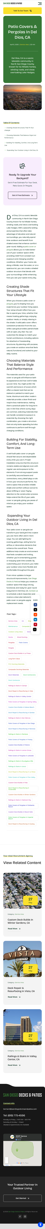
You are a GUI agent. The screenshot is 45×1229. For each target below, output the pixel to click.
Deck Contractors (29, 675)
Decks (10, 637)
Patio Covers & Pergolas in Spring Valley (22, 702)
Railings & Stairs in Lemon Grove (19, 750)
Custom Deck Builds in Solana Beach (21, 707)
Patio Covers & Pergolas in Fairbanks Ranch (21, 806)
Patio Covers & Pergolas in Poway (20, 739)
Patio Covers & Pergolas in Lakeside (21, 756)
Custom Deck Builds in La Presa (19, 653)
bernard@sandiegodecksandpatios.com (20, 1109)
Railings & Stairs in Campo (17, 686)
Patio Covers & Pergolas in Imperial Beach (20, 818)
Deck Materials (13, 675)
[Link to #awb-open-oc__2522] (40, 3)
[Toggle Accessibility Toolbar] (40, 1224)
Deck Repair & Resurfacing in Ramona (21, 729)
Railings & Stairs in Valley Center (19, 696)
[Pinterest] (35, 624)
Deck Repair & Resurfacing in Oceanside (18, 788)
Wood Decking (22, 637)
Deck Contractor (14, 680)
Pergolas (11, 642)
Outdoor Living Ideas (15, 632)
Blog (29, 621)
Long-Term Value (14, 659)
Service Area (24, 44)
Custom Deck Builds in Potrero (19, 745)
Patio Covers (23, 642)
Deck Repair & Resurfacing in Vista (20, 691)
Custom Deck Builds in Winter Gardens (21, 795)
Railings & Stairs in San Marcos (19, 718)
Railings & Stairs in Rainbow (18, 734)
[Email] (34, 629)
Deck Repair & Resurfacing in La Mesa (21, 772)
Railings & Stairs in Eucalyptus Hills (20, 761)
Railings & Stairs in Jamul (17, 766)
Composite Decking (28, 626)
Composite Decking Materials (18, 669)
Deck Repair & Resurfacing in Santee (21, 713)
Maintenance (13, 626)
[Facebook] (35, 604)
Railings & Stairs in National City (19, 800)
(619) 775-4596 (16, 1115)
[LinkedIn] (35, 619)
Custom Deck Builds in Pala (18, 783)
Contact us (33, 591)
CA (23, 621)
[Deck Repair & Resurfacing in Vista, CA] (22, 942)
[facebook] (20, 1216)
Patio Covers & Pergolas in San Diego (21, 723)
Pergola (11, 648)
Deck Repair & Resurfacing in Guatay (21, 824)
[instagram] (25, 1216)
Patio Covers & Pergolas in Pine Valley (21, 777)
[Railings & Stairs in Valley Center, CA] (22, 1011)
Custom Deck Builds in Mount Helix (20, 812)
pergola (10, 304)
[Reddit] (35, 614)
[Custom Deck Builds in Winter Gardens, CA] (22, 874)
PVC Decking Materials (16, 664)
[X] (35, 609)
